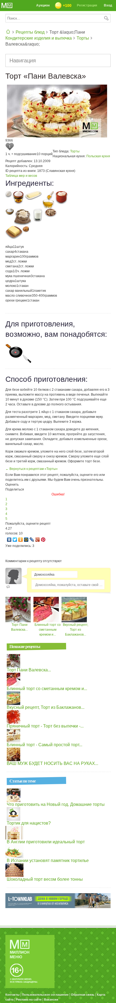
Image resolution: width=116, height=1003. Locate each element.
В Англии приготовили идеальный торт (46, 841)
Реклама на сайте (29, 999)
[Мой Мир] (26, 539)
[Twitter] (15, 539)
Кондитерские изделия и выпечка (38, 38)
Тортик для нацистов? (29, 823)
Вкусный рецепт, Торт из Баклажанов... (75, 629)
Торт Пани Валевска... (29, 670)
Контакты (12, 994)
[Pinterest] (43, 539)
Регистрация (87, 5)
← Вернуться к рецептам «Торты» (31, 469)
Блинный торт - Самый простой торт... (44, 744)
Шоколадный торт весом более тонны (45, 879)
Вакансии (51, 999)
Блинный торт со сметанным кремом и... (48, 629)
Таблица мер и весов (21, 176)
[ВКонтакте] (9, 539)
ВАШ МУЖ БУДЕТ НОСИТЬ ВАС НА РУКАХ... (52, 763)
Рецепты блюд (30, 32)
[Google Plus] (37, 539)
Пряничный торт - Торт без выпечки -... (45, 726)
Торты (83, 38)
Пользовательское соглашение (45, 994)
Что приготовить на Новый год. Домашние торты (56, 804)
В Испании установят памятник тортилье (48, 860)
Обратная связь (82, 994)
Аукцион (43, 5)
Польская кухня (98, 156)
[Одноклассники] (20, 539)
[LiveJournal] (32, 539)
